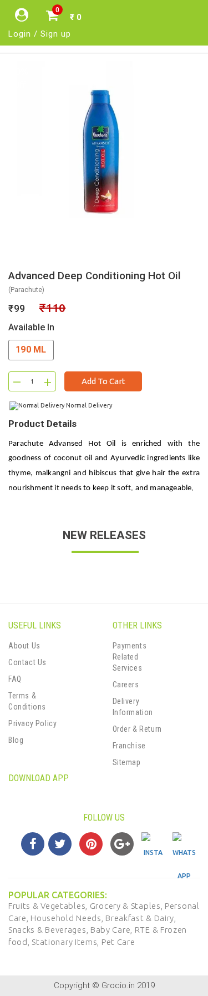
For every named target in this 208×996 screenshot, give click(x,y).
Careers (126, 684)
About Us (24, 645)
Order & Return (137, 729)
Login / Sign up (39, 34)
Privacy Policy (32, 723)
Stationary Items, (67, 942)
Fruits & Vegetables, (49, 906)
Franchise (129, 745)
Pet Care (118, 942)
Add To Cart (103, 381)
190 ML (31, 349)
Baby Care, (112, 929)
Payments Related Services (130, 656)
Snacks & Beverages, (49, 929)
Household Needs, (68, 918)
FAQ (15, 679)
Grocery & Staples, (127, 906)
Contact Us (27, 662)
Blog (15, 740)
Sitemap (127, 762)
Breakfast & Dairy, (140, 918)
